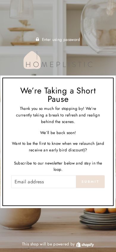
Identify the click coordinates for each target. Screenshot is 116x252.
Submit (90, 181)
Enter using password (61, 39)
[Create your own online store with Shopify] (85, 244)
